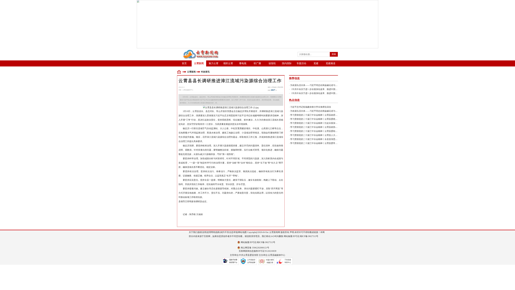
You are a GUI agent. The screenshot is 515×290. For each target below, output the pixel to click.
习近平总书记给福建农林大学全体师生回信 (310, 107)
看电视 (242, 63)
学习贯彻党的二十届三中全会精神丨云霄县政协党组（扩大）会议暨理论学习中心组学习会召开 (335, 127)
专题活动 (301, 63)
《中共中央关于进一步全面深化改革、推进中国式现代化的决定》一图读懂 (325, 89)
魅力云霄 (213, 63)
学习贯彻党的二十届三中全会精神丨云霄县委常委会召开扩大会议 (321, 143)
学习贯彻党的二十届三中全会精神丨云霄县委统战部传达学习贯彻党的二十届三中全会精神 (333, 119)
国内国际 (287, 63)
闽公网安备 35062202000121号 (255, 248)
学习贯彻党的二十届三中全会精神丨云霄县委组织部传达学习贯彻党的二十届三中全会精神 (333, 131)
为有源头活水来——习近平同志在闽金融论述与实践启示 (317, 85)
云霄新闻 (199, 63)
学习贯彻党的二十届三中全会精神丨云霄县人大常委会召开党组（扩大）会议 (326, 135)
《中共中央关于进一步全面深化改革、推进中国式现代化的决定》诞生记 (324, 93)
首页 (184, 63)
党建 (316, 63)
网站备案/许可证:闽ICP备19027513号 (258, 242)
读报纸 (272, 63)
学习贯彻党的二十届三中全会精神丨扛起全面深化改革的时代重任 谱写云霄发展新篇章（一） (334, 123)
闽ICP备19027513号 (309, 236)
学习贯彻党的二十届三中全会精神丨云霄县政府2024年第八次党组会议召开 (325, 115)
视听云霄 (228, 63)
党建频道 (330, 63)
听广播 (257, 63)
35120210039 (270, 251)
